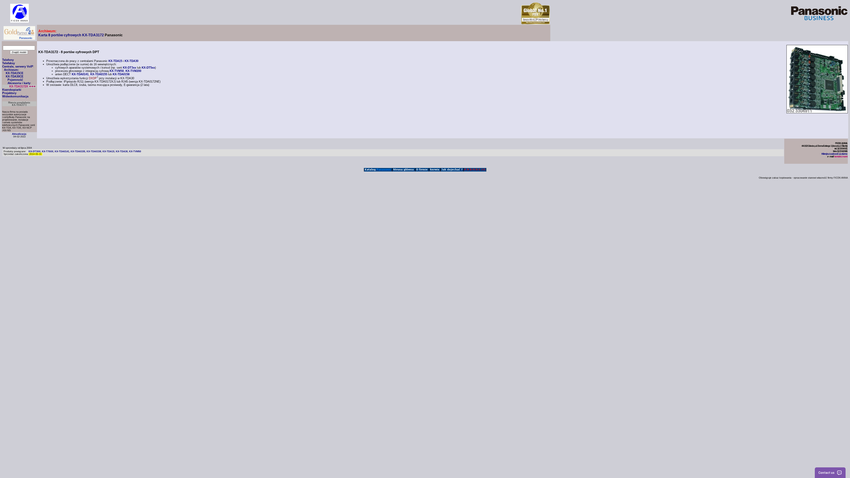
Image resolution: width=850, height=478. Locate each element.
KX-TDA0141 (80, 74)
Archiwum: (11, 69)
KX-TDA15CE (14, 73)
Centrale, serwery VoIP (17, 66)
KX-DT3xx (129, 67)
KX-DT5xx (148, 67)
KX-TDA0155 (98, 74)
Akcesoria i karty (19, 83)
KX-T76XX (47, 151)
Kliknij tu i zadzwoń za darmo (834, 153)
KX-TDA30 (131, 61)
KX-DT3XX (35, 151)
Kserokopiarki (11, 89)
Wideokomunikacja (15, 96)
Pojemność (15, 79)
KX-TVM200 (133, 71)
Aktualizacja (19, 134)
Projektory (9, 93)
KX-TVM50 (117, 71)
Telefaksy (8, 63)
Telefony (8, 60)
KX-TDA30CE (14, 76)
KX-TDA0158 (121, 74)
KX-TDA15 (115, 61)
